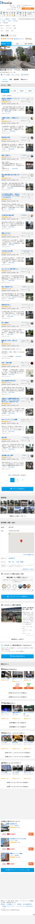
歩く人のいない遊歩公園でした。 (11, 269)
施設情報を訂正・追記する (28, 569)
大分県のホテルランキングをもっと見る (17, 870)
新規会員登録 (28, 8)
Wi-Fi (12, 13)
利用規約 (19, 904)
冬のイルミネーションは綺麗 (9, 419)
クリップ (16, 74)
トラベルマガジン (30, 13)
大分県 (3, 20)
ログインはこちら (11, 9)
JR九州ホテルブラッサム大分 (18, 838)
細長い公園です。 (6, 155)
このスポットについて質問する (18, 596)
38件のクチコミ (20, 39)
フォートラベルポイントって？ (27, 19)
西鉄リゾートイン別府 (16, 853)
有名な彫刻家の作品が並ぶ (9, 380)
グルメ (2, 28)
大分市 (9, 20)
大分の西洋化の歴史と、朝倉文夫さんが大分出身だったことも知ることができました (11, 195)
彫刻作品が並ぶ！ (6, 304)
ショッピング (9, 28)
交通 (15, 28)
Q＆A (12, 30)
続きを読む (8, 111)
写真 (17, 43)
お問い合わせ (29, 906)
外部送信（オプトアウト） (8, 906)
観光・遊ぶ (12, 562)
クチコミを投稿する (18, 489)
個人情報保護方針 (27, 904)
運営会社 (3, 904)
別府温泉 (17, 825)
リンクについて (21, 906)
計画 (25, 74)
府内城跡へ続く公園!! (7, 455)
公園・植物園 (19, 562)
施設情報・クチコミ (6, 43)
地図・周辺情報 (28, 43)
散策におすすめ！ (6, 233)
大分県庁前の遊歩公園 (8, 215)
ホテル (7, 13)
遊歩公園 (4, 437)
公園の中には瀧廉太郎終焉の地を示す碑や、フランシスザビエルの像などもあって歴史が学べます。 (11, 400)
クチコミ (6, 74)
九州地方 (14, 19)
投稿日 (30, 90)
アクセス (29, 38)
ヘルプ (3, 908)
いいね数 (13, 90)
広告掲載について (11, 904)
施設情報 (16, 79)
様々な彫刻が (5, 322)
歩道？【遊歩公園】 (7, 362)
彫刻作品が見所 (6, 137)
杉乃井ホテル (13, 824)
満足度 (21, 90)
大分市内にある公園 (7, 251)
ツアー (9, 14)
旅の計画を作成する (18, 656)
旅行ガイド (4, 14)
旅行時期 (5, 90)
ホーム (1, 19)
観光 (14, 25)
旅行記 (14, 14)
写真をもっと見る (17, 516)
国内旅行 (7, 19)
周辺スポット (24, 79)
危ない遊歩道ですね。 (8, 286)
